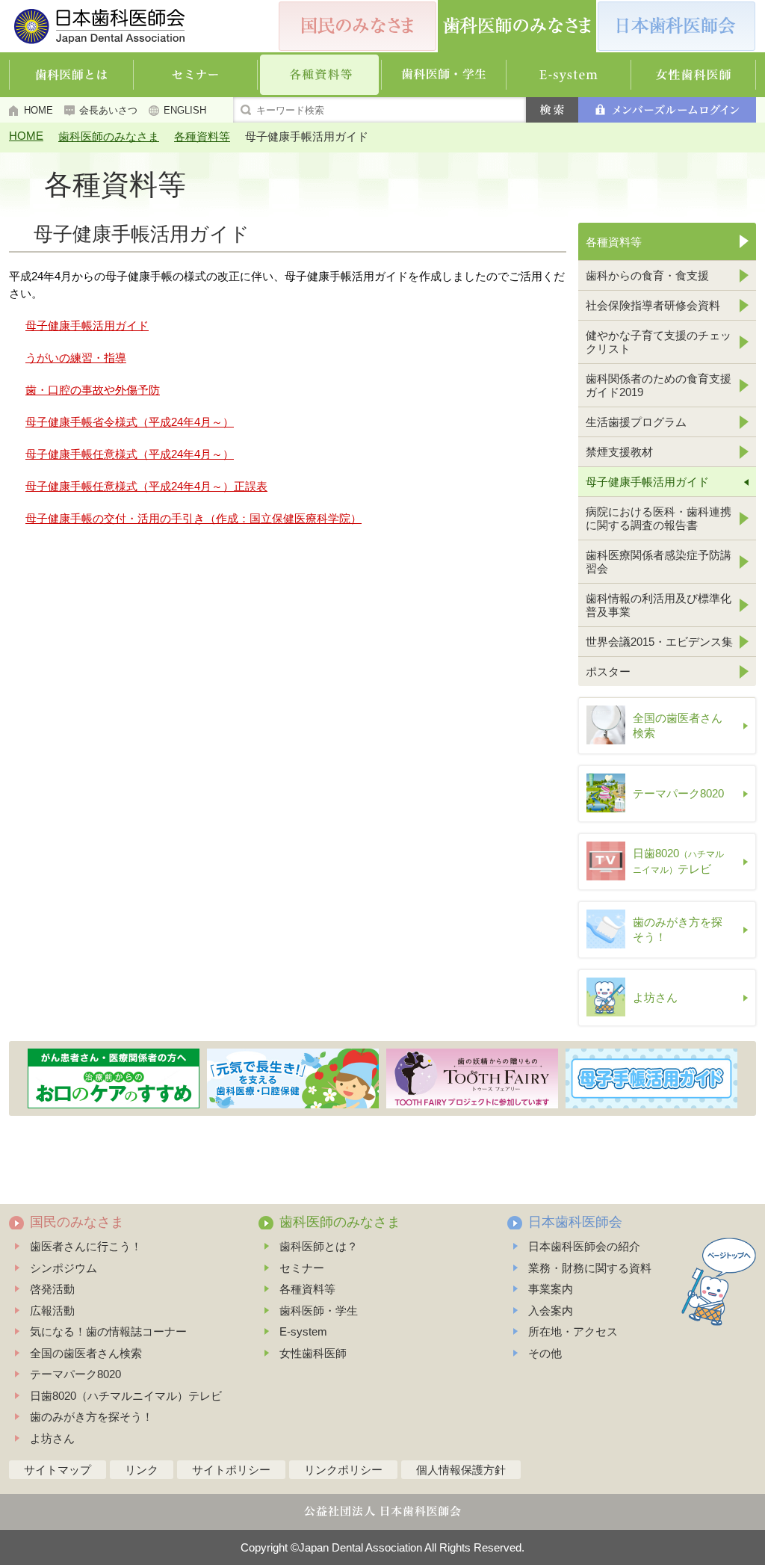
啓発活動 (52, 1288)
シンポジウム (63, 1268)
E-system (303, 1331)
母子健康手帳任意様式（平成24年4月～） (129, 454)
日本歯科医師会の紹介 (584, 1246)
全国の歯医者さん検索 (86, 1353)
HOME (38, 110)
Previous (19, 1078)
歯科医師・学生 (318, 1310)
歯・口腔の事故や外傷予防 (92, 389)
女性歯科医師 (313, 1353)
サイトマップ (57, 1469)
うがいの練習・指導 (75, 357)
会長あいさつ (108, 110)
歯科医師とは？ (318, 1246)
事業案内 (550, 1288)
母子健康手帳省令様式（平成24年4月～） (129, 422)
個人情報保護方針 (461, 1469)
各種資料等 (202, 136)
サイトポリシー (231, 1469)
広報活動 (52, 1310)
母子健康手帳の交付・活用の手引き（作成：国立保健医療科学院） (193, 518)
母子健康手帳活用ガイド (87, 325)
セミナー (301, 1268)
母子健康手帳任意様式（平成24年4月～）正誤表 (146, 486)
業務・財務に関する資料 (589, 1268)
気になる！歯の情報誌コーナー (108, 1331)
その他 (545, 1353)
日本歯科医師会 (575, 1221)
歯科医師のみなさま (108, 136)
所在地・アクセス (573, 1331)
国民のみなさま (77, 1221)
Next (746, 1078)
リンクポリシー (343, 1469)
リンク (141, 1469)
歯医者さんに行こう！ (86, 1246)
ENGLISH (185, 110)
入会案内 (550, 1310)
